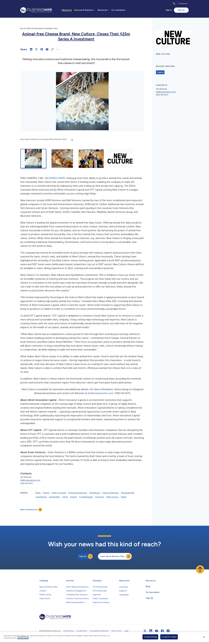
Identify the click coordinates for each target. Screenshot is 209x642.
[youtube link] (156, 631)
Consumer (99, 497)
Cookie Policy (23, 638)
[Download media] (72, 139)
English (160, 72)
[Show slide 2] (62, 158)
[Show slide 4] (120, 158)
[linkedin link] (150, 630)
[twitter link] (144, 631)
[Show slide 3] (91, 158)
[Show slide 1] (33, 158)
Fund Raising (41, 497)
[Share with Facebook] (42, 49)
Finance (46, 493)
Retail (38, 493)
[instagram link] (168, 630)
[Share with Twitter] (36, 49)
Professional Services (77, 493)
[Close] (204, 637)
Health (124, 497)
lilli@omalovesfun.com (100, 393)
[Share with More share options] (58, 49)
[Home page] (36, 10)
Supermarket (54, 497)
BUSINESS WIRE (55, 178)
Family (65, 497)
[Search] (174, 4)
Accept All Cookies (169, 637)
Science (73, 497)
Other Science (112, 497)
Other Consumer (59, 493)
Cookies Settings (150, 637)
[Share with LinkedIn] (31, 49)
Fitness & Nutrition (110, 493)
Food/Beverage (86, 497)
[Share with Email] (47, 49)
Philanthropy (94, 493)
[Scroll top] (200, 569)
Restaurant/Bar (127, 493)
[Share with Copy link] (52, 49)
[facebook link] (162, 630)
